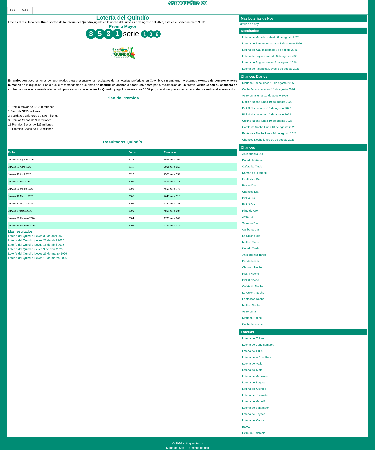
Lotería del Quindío (254, 388)
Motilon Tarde (250, 242)
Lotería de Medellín (254, 401)
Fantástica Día (251, 179)
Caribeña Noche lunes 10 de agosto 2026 (268, 89)
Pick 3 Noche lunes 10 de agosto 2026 (266, 108)
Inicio (13, 10)
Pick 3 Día (248, 204)
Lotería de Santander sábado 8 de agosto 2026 (272, 43)
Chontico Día (250, 191)
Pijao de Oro (250, 210)
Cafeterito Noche (252, 286)
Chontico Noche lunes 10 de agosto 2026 (268, 139)
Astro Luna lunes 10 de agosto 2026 (265, 95)
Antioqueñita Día (252, 153)
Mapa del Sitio (175, 447)
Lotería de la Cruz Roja (256, 357)
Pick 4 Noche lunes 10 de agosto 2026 (266, 114)
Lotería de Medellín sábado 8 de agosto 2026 (270, 37)
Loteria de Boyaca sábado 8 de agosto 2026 (270, 56)
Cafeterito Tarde (252, 166)
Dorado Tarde (250, 248)
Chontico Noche (252, 267)
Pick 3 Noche (250, 280)
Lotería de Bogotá (253, 382)
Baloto (25, 10)
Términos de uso (198, 447)
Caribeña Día (250, 229)
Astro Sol (248, 216)
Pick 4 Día (248, 198)
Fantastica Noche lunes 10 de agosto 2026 (269, 133)
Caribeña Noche (252, 324)
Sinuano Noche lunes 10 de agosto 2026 (268, 82)
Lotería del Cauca (253, 420)
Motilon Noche (251, 305)
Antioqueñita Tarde (254, 254)
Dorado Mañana (252, 160)
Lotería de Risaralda (255, 395)
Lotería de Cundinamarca (258, 344)
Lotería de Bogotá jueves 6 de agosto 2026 (269, 62)
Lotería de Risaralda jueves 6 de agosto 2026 (271, 68)
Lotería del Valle (252, 363)
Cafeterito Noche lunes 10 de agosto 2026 (268, 127)
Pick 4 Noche (250, 273)
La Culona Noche (253, 292)
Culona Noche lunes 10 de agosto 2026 (267, 120)
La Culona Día (251, 235)
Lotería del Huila (252, 350)
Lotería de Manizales (255, 376)
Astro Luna (249, 311)
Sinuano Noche (252, 317)
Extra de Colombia (253, 432)
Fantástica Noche (253, 298)
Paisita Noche (251, 261)
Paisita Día (249, 185)
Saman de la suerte (254, 172)
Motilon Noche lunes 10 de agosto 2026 (267, 101)
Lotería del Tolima (253, 338)
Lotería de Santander (255, 407)
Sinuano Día (250, 223)
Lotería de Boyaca (253, 414)
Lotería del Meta (252, 369)
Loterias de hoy (249, 24)
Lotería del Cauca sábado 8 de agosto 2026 (270, 49)
